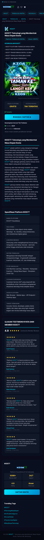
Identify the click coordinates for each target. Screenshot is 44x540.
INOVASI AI (32, 13)
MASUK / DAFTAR (22, 117)
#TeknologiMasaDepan (11, 510)
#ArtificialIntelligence (10, 514)
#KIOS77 (6, 507)
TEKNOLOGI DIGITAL (18, 13)
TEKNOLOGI (14, 19)
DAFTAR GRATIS (22, 492)
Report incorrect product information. (28, 98)
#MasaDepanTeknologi (11, 523)
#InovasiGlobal (8, 517)
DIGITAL (23, 19)
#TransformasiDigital (10, 520)
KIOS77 (6, 13)
